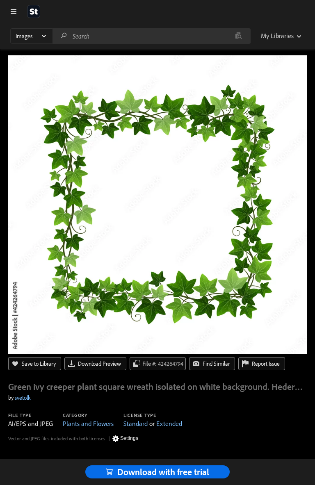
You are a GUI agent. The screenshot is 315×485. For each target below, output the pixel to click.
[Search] (63, 35)
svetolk (23, 397)
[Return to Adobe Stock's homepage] (33, 11)
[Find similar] (238, 36)
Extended (169, 423)
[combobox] (151, 36)
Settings (129, 438)
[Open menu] (14, 11)
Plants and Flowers (88, 423)
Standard (135, 423)
